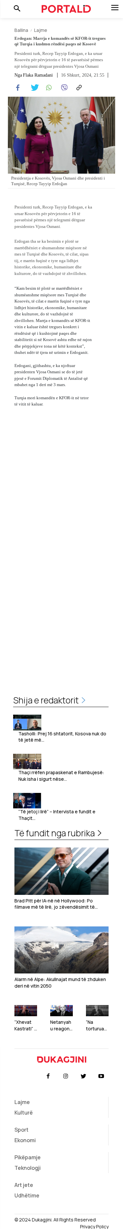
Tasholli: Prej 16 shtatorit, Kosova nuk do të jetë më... (62, 736)
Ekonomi (25, 1140)
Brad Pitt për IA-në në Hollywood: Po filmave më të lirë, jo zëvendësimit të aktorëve (54, 903)
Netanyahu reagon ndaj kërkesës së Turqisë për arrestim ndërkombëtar (61, 1025)
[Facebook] (17, 87)
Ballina (21, 30)
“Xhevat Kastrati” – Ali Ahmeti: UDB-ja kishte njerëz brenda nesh (25, 1025)
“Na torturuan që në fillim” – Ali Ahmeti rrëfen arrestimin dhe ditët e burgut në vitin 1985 (97, 1025)
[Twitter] (32, 87)
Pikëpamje (27, 1157)
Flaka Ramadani (38, 75)
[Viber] (63, 87)
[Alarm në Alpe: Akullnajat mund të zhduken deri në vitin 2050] (61, 950)
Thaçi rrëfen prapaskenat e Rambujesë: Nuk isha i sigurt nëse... (61, 775)
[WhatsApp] (47, 87)
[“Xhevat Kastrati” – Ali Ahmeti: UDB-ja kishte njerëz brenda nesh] (25, 1011)
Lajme (40, 30)
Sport (21, 1129)
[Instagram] (65, 1076)
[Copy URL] (78, 87)
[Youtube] (101, 1076)
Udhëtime (26, 1195)
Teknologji (27, 1167)
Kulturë (23, 1112)
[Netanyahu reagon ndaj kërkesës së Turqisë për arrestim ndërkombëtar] (61, 1011)
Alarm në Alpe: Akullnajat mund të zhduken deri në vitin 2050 (60, 982)
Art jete (23, 1185)
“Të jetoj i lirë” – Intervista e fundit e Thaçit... (56, 814)
